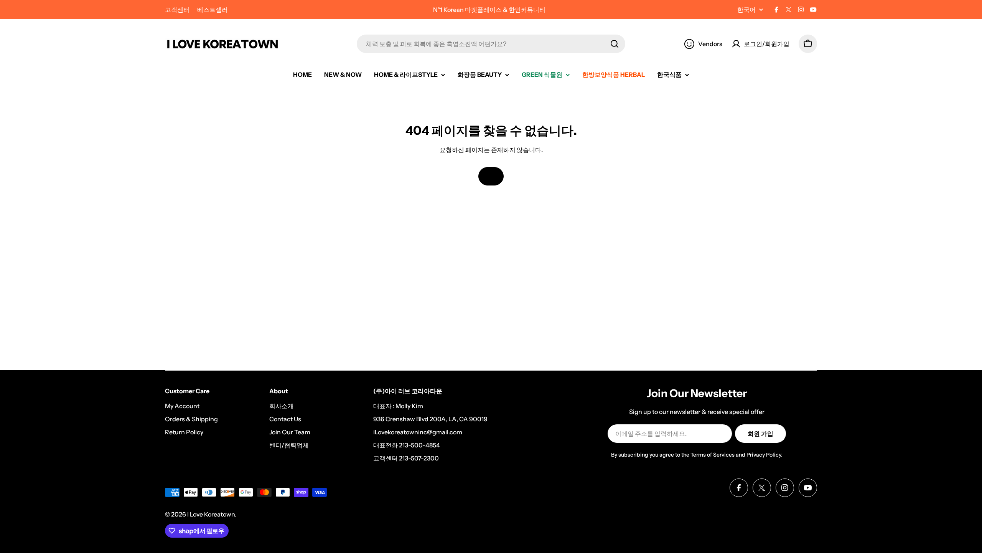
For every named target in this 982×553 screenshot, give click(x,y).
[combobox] (491, 44)
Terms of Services (712, 454)
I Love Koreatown (211, 514)
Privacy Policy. (764, 454)
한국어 (746, 10)
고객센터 (177, 9)
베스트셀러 (212, 9)
